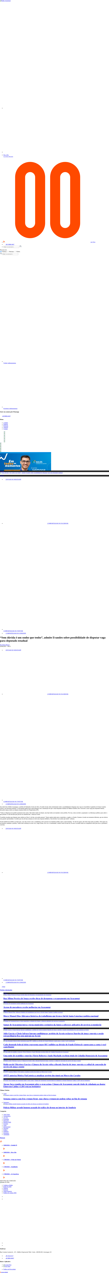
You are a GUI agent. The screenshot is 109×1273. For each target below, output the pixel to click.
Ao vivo (5, 1117)
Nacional (5, 1128)
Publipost (5, 1131)
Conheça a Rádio (8, 1185)
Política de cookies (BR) (10, 1193)
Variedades (6, 1134)
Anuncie (5, 427)
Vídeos (18, 251)
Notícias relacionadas (6, 990)
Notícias (4, 251)
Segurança (6, 1133)
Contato (5, 429)
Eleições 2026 (7, 1122)
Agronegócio (6, 1116)
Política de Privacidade (9, 1269)
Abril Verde (6, 1114)
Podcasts (11, 251)
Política (5, 1130)
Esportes (5, 1123)
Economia (6, 1119)
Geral (4, 1125)
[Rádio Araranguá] (5, 0)
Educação (6, 1120)
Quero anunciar (7, 1191)
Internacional (6, 1127)
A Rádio (5, 422)
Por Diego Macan (5, 645)
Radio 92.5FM (7, 1186)
